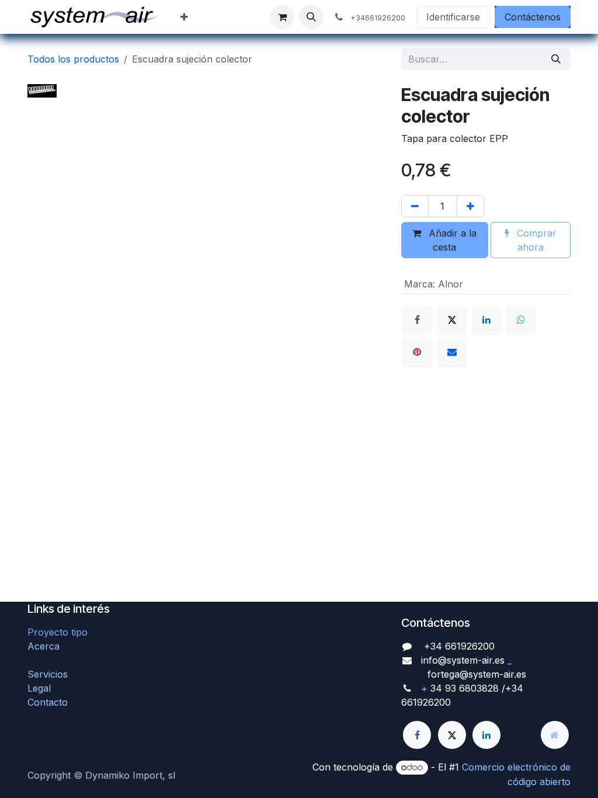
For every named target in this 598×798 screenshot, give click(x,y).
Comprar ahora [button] (535, 240)
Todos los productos (73, 59)
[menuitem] (184, 17)
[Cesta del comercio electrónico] (282, 17)
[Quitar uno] (415, 206)
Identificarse (453, 17)
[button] (311, 17)
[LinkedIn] (486, 320)
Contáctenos (533, 17)
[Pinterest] (417, 352)
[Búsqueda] (556, 59)
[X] (452, 320)
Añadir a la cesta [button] (451, 240)
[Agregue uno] (470, 206)
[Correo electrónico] (452, 352)
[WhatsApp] (521, 320)
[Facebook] (417, 320)
